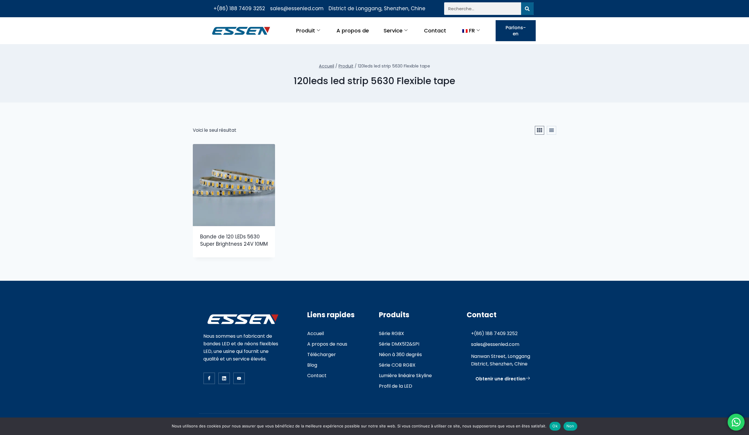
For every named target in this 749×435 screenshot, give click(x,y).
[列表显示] (551, 130)
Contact (435, 30)
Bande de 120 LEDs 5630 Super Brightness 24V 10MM (234, 240)
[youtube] (239, 378)
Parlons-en (516, 30)
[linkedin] (224, 378)
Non (570, 426)
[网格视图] (539, 130)
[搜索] (527, 8)
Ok (555, 426)
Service (393, 30)
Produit (305, 30)
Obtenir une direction (500, 379)
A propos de (352, 30)
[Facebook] (209, 378)
